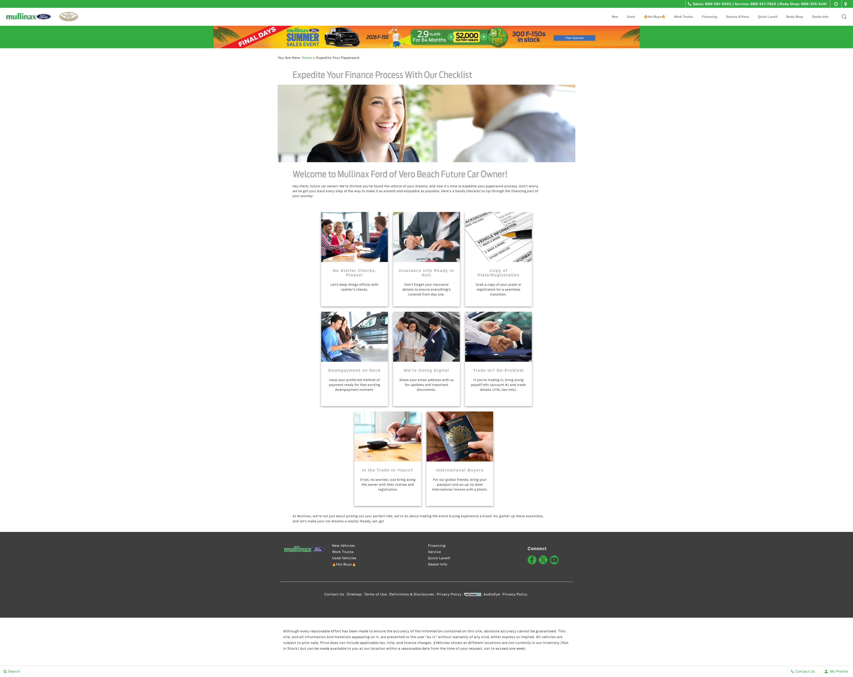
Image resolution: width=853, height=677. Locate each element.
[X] (543, 559)
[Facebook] (532, 559)
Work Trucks (683, 16)
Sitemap (354, 594)
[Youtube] (554, 559)
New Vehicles (343, 545)
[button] (844, 17)
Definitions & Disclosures (411, 594)
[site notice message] (426, 37)
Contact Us (334, 594)
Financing (709, 16)
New (615, 16)
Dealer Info (820, 16)
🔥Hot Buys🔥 (654, 16)
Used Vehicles (344, 558)
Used (631, 16)
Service (434, 552)
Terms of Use (375, 594)
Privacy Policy (449, 594)
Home (307, 58)
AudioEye (492, 594)
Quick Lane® (439, 558)
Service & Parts (737, 16)
